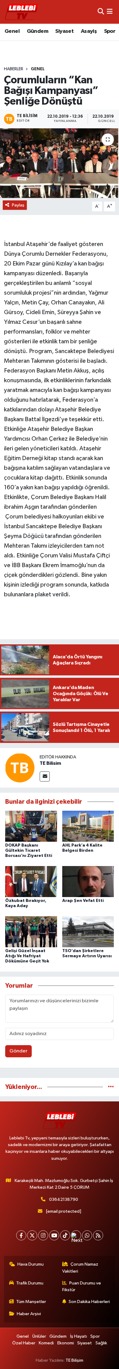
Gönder (18, 1051)
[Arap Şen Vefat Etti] (88, 881)
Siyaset (64, 31)
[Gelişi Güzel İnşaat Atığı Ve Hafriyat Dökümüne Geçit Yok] (31, 931)
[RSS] (98, 1235)
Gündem (37, 31)
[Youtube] (54, 1235)
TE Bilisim (50, 763)
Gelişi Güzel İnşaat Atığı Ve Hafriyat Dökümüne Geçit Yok (27, 956)
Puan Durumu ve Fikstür (81, 1286)
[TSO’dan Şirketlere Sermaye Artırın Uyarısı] (88, 931)
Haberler (13, 69)
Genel (12, 31)
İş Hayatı (78, 1336)
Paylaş (18, 205)
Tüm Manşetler (31, 1301)
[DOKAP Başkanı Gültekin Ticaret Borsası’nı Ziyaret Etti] (31, 826)
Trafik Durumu (29, 1283)
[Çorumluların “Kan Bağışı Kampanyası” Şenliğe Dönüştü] (59, 163)
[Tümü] (111, 1087)
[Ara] (101, 11)
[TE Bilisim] (19, 767)
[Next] (76, 1235)
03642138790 (63, 1199)
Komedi (46, 1343)
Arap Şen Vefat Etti (83, 901)
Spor (110, 31)
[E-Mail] (45, 776)
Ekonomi (65, 1343)
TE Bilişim (74, 1360)
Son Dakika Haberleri (89, 1301)
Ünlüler (39, 1336)
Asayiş (89, 31)
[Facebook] (21, 1235)
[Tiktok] (65, 1235)
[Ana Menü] (110, 11)
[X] (32, 1235)
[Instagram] (43, 1235)
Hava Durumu (30, 1264)
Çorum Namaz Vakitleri (80, 1267)
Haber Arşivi (29, 1314)
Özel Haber (23, 1343)
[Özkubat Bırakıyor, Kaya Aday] (31, 881)
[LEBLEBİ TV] (21, 11)
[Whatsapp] (87, 1235)
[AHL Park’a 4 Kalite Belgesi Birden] (88, 826)
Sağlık (101, 1343)
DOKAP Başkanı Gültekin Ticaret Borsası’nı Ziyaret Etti (28, 850)
